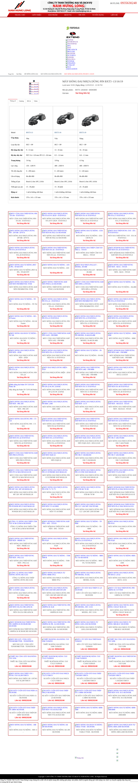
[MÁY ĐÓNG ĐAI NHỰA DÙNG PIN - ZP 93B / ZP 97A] (23, 232)
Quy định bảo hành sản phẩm (85, 752)
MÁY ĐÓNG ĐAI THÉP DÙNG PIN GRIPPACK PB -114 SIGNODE (56, 628)
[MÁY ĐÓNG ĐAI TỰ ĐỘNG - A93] (56, 265)
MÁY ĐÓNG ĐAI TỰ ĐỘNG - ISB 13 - (23, 731)
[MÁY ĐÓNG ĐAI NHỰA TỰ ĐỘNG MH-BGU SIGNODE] (122, 623)
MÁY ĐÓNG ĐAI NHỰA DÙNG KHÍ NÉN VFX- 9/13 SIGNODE (122, 697)
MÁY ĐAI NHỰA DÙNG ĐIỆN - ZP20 (56, 372)
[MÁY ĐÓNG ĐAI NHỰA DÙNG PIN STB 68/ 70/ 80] (89, 488)
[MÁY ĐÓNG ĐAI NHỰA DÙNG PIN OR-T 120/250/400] (122, 454)
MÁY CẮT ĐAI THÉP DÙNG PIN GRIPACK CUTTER (122, 594)
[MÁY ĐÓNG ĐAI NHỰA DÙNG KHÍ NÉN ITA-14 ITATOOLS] (56, 437)
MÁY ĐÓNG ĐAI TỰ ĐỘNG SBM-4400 (89, 714)
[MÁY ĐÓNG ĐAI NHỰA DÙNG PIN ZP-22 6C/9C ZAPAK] (56, 386)
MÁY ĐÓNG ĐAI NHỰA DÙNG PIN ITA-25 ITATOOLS (122, 305)
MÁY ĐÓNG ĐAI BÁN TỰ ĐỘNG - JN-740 (23, 339)
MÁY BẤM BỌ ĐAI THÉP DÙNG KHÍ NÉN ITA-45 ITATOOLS (122, 254)
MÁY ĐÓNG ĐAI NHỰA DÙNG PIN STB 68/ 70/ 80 (89, 493)
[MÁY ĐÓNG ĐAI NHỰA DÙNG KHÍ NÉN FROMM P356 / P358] (23, 283)
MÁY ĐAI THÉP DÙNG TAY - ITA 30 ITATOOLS (122, 237)
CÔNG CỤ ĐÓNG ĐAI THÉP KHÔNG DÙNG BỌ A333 (23, 579)
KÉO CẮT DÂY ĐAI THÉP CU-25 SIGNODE (89, 594)
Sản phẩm (52, 15)
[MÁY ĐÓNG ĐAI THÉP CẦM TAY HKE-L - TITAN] (89, 249)
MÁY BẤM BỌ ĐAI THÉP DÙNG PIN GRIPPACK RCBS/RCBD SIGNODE (23, 630)
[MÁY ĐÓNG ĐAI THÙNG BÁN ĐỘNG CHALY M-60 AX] (122, 606)
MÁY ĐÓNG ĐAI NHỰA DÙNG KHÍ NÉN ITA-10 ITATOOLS (122, 322)
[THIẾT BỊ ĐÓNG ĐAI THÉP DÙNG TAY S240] (122, 657)
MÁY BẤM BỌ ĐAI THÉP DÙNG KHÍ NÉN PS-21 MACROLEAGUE (122, 510)
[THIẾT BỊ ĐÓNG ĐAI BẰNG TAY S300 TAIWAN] (56, 640)
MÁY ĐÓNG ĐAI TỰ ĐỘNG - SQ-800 (122, 287)
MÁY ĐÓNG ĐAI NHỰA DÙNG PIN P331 (122, 528)
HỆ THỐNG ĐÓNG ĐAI (31, 74)
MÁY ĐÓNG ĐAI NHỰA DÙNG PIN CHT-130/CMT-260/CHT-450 (56, 594)
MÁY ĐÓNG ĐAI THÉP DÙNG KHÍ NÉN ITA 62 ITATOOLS (56, 425)
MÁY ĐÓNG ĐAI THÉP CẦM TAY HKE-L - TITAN (89, 254)
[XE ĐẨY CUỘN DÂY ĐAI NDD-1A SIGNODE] (23, 691)
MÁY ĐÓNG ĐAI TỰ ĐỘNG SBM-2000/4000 (122, 714)
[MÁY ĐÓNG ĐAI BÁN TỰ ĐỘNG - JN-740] (23, 334)
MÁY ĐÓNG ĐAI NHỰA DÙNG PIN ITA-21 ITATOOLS (56, 322)
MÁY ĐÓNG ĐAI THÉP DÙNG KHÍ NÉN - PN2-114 (23, 562)
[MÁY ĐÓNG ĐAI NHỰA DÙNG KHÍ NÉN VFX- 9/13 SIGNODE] (122, 691)
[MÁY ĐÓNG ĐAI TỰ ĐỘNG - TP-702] (23, 300)
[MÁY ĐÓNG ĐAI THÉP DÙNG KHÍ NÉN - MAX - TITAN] (122, 266)
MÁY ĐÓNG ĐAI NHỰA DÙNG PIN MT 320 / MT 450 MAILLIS (23, 493)
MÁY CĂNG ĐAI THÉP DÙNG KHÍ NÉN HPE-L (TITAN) (89, 288)
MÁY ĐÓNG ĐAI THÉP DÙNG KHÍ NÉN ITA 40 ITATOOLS (122, 391)
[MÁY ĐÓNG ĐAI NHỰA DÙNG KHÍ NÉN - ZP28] (23, 351)
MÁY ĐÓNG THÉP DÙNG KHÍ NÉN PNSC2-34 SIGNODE (56, 288)
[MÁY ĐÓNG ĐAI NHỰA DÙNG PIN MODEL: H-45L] (89, 574)
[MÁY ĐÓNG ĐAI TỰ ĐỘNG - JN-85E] (89, 351)
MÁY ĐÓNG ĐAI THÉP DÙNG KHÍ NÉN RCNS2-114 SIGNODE (56, 237)
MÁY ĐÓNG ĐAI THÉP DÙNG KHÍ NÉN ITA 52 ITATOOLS (122, 425)
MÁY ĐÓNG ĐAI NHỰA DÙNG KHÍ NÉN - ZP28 (23, 356)
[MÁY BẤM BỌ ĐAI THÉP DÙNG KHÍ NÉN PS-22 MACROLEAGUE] (122, 488)
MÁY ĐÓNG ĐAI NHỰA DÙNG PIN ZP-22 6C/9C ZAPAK (56, 391)
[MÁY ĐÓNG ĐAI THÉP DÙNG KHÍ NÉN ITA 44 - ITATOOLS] (56, 249)
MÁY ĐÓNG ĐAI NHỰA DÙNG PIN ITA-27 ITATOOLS (122, 220)
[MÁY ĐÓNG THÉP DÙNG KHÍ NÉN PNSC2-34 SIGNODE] (56, 283)
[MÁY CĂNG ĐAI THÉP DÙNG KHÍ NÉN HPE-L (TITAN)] (89, 283)
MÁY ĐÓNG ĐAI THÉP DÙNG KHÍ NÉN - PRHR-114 (23, 545)
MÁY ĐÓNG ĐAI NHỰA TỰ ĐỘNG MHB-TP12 (56, 579)
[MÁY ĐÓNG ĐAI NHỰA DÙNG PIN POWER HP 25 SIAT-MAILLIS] (23, 505)
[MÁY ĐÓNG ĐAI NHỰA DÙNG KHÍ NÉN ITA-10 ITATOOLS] (122, 317)
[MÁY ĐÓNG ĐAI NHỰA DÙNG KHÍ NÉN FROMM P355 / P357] (89, 300)
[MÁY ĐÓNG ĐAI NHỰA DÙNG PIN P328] (122, 539)
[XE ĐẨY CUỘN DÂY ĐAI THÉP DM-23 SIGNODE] (56, 691)
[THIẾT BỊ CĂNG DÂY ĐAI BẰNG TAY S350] (23, 657)
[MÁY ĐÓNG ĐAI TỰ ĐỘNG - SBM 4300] (122, 334)
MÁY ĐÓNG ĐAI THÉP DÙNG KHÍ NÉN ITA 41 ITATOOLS (89, 220)
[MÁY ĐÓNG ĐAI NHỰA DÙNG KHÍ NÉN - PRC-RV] (23, 403)
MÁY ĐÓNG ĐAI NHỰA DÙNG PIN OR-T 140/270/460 (122, 442)
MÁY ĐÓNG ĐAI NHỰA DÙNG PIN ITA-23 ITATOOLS (89, 545)
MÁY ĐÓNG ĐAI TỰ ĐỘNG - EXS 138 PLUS (89, 237)
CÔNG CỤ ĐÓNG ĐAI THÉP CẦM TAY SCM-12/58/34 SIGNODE (23, 528)
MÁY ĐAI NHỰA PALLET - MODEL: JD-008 (89, 271)
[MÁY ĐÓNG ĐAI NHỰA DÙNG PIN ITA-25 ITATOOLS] (122, 300)
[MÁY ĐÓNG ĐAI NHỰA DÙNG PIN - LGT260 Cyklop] (23, 589)
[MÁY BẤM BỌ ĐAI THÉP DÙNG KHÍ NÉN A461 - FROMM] (122, 351)
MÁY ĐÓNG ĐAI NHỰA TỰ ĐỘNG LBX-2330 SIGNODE (89, 628)
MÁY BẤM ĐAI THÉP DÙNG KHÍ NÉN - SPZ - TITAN (56, 528)
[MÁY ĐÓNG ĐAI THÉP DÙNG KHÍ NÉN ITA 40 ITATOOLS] (122, 386)
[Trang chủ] (20, 6)
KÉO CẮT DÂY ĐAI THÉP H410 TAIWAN (89, 645)
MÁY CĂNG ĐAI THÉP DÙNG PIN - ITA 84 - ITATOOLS (23, 220)
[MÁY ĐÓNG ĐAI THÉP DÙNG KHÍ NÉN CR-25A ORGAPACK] (23, 606)
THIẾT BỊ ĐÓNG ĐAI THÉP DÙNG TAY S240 (122, 662)
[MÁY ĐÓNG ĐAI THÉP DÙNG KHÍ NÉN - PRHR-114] (23, 539)
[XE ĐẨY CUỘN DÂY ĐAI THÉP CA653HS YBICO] (89, 674)
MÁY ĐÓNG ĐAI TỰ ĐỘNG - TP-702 (23, 304)
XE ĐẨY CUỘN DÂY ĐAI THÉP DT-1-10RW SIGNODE (89, 697)
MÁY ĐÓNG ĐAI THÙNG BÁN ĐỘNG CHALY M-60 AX (122, 611)
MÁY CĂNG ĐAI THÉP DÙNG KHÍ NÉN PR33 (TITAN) (23, 459)
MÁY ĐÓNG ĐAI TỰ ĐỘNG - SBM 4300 (122, 339)
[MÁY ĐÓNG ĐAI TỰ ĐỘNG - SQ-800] (122, 283)
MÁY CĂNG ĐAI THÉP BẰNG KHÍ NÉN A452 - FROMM (56, 339)
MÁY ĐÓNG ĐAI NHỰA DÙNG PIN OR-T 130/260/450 (89, 459)
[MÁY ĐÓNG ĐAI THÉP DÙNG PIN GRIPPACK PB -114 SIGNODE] (56, 623)
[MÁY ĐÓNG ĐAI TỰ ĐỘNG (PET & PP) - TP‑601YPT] (23, 266)
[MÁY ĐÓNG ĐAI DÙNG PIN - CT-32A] (23, 420)
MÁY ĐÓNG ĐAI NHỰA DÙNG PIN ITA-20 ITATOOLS (23, 254)
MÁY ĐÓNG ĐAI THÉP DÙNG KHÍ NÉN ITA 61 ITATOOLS (89, 425)
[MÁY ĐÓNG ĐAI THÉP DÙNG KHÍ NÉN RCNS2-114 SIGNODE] (56, 232)
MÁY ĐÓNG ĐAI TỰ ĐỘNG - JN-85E (89, 355)
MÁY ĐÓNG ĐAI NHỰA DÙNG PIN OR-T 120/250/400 (122, 459)
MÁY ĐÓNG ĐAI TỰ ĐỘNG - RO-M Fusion (23, 322)
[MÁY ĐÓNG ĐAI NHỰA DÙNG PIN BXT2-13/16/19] (122, 368)
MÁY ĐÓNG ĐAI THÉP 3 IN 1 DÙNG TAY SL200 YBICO (23, 680)
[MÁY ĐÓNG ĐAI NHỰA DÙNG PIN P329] (56, 539)
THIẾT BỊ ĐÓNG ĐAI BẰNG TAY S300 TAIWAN (56, 645)
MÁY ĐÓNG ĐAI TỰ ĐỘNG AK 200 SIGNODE (56, 731)
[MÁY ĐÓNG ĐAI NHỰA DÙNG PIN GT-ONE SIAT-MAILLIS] (89, 471)
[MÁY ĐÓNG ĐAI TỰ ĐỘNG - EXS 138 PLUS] (89, 232)
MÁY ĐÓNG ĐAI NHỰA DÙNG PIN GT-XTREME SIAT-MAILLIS (56, 476)
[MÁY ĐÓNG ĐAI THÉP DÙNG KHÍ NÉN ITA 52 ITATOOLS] (122, 420)
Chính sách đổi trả (81, 755)
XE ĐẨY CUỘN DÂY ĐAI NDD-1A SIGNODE (23, 697)
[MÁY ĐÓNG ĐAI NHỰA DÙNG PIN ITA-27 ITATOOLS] (122, 214)
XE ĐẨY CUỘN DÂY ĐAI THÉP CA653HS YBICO (89, 680)
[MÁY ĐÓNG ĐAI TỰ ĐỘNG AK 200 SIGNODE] (56, 726)
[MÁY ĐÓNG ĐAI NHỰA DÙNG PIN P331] (122, 522)
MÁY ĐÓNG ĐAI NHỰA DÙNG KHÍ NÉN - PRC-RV (23, 408)
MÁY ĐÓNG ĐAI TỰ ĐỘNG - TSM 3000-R (56, 562)
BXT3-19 (82, 132)
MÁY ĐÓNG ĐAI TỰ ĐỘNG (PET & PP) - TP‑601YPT (23, 271)
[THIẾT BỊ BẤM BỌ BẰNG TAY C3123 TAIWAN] (56, 657)
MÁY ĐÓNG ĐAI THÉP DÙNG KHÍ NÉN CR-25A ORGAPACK (23, 611)
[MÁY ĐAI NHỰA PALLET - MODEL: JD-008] (89, 266)
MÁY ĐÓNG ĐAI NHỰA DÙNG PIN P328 (122, 545)
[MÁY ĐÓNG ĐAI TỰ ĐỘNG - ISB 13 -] (23, 726)
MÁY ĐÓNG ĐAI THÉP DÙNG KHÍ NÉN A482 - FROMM (89, 374)
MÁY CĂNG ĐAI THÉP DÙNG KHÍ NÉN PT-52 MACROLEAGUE (23, 476)
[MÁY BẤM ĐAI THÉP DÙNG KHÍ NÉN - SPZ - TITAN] (56, 522)
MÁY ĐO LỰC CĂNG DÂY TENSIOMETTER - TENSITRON (23, 645)
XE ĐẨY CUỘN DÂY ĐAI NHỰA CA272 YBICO (56, 680)
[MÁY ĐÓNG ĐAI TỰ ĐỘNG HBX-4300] (122, 557)
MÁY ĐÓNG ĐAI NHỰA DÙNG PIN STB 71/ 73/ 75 (56, 493)
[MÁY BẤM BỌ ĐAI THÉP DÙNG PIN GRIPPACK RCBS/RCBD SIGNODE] (23, 624)
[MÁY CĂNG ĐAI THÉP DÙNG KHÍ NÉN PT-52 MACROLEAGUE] (23, 471)
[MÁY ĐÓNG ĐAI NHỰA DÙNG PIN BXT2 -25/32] (122, 574)
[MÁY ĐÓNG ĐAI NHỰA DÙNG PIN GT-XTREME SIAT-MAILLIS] (56, 471)
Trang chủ (20, 15)
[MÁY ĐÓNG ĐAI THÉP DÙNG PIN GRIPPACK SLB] (56, 606)
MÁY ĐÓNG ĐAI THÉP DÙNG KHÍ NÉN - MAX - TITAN (122, 271)
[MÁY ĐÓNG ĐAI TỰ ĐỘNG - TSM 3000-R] (56, 557)
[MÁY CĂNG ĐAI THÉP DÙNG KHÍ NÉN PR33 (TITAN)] (23, 454)
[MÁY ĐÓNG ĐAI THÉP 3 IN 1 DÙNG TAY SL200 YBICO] (23, 674)
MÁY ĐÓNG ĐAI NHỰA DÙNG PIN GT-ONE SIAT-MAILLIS (89, 476)
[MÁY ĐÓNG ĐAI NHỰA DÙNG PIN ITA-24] (23, 368)
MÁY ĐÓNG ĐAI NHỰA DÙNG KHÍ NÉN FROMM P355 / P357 (89, 305)
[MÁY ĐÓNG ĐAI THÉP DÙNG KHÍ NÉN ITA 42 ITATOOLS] (23, 437)
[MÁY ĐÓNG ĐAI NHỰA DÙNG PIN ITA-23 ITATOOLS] (89, 539)
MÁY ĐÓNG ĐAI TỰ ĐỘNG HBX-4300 (122, 562)
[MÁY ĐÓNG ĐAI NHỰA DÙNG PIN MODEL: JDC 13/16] (89, 606)
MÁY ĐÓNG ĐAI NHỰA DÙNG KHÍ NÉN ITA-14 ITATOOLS (56, 442)
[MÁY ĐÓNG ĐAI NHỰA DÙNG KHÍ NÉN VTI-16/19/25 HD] (56, 709)
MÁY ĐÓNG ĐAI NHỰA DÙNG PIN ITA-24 (23, 374)
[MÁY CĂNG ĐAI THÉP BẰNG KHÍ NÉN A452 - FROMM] (56, 334)
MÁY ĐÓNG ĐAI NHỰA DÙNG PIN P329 (56, 545)
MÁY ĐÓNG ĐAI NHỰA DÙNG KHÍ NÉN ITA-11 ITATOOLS (56, 356)
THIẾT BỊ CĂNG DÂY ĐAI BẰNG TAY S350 (23, 662)
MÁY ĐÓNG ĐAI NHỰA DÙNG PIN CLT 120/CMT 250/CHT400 (89, 510)
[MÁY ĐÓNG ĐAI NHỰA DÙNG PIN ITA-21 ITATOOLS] (56, 317)
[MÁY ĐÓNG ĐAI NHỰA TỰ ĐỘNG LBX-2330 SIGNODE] (89, 623)
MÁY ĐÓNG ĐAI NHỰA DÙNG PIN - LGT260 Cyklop (23, 594)
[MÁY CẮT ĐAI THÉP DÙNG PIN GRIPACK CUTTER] (122, 589)
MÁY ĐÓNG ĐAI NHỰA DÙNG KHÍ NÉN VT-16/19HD (56, 510)
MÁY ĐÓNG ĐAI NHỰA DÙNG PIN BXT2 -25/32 (122, 579)
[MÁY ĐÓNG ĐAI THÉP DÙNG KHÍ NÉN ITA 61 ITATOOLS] (89, 420)
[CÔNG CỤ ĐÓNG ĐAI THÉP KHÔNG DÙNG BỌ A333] (23, 574)
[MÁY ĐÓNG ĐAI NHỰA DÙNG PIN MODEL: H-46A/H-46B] (89, 334)
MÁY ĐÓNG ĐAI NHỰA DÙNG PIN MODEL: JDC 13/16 (89, 611)
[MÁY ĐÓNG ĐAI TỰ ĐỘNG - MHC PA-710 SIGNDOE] (89, 557)
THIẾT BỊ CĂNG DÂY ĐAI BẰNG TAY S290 (122, 645)
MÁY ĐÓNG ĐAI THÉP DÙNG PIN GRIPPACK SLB (56, 611)
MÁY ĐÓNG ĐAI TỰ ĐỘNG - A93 (56, 268)
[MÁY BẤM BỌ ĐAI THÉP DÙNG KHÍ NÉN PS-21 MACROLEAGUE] (122, 505)
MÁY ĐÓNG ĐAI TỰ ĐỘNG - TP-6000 (89, 528)
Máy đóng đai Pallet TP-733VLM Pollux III (23, 391)
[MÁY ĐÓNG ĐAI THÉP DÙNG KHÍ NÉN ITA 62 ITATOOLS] (56, 420)
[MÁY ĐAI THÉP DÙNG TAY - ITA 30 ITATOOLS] (122, 232)
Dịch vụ (68, 15)
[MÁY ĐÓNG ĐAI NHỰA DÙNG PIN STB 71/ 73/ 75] (56, 488)
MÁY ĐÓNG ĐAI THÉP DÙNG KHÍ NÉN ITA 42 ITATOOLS (23, 442)
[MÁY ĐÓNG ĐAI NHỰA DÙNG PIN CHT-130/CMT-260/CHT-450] (56, 589)
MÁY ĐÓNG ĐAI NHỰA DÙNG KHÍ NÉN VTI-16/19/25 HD (56, 714)
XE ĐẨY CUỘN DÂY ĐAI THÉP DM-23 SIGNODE (56, 697)
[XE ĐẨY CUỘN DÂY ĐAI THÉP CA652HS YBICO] (122, 674)
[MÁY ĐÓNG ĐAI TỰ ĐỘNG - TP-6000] (89, 522)
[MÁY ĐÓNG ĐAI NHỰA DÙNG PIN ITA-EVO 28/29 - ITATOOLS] (56, 214)
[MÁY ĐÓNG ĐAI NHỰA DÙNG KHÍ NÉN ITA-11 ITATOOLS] (56, 351)
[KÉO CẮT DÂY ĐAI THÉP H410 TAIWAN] (89, 640)
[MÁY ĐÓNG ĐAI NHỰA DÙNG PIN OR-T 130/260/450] (89, 454)
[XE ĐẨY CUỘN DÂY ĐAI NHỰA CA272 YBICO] (56, 674)
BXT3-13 (29, 132)
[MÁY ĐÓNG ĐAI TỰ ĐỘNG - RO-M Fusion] (23, 317)
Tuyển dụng (98, 15)
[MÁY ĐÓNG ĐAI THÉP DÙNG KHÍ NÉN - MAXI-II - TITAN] (122, 403)
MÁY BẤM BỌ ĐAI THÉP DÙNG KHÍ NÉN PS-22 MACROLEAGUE (122, 493)
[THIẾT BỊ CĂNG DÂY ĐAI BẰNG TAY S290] (122, 640)
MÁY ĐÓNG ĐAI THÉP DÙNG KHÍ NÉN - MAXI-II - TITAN (122, 408)
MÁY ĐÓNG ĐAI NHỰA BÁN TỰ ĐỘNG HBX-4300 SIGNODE (122, 731)
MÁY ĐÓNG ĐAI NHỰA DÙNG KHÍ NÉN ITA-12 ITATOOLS (89, 322)
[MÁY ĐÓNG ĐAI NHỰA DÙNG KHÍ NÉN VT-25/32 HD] (122, 471)
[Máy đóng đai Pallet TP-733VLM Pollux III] (23, 386)
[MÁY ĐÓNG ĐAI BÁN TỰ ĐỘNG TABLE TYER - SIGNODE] (89, 726)
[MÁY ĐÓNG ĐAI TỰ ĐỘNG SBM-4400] (89, 709)
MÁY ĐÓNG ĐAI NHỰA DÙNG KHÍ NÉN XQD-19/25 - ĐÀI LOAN (89, 442)
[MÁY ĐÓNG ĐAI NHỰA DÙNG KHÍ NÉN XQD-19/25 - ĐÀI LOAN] (89, 437)
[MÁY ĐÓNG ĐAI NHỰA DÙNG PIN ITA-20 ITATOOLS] (23, 249)
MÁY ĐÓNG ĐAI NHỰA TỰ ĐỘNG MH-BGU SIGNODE (122, 628)
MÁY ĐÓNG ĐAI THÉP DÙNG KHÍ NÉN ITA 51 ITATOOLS (89, 391)
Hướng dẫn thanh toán (82, 750)
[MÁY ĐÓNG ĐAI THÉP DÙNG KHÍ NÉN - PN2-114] (23, 557)
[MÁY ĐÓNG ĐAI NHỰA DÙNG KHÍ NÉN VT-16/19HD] (56, 505)
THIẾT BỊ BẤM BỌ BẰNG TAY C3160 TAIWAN (89, 662)
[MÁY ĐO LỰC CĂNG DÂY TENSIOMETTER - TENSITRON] (23, 640)
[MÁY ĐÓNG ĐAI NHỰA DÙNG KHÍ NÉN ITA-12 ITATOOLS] (89, 317)
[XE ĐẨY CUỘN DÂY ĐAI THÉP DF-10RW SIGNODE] (23, 709)
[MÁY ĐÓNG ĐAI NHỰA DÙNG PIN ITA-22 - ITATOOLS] (56, 300)
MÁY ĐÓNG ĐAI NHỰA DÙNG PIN (51, 74)
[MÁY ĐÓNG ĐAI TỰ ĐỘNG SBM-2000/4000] (122, 709)
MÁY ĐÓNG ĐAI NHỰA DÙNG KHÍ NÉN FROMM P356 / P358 (23, 288)
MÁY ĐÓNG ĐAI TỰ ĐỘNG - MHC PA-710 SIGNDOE (89, 562)
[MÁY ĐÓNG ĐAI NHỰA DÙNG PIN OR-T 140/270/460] (122, 437)
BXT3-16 (58, 132)
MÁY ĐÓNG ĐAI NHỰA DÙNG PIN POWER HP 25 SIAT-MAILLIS (23, 510)
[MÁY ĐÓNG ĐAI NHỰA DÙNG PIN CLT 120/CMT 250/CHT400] (89, 505)
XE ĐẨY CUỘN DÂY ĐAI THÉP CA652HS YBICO (122, 680)
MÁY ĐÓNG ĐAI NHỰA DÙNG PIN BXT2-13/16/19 (122, 374)
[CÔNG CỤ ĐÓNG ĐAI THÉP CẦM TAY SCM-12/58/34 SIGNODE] (23, 522)
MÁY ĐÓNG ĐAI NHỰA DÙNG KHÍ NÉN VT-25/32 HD (122, 476)
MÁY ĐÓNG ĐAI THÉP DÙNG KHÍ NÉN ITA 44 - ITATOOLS (56, 254)
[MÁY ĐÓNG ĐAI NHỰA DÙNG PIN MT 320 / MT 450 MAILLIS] (23, 488)
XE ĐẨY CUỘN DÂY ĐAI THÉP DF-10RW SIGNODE (23, 714)
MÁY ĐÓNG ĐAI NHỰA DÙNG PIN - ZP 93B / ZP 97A (23, 237)
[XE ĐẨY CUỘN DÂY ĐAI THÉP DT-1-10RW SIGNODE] (89, 691)
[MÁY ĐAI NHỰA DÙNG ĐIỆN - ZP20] (56, 368)
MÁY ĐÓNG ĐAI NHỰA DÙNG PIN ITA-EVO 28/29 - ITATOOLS (56, 220)
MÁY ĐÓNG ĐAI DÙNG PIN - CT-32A (23, 425)
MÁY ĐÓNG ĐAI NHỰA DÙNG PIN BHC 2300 (56, 408)
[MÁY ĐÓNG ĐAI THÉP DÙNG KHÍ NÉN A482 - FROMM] (89, 368)
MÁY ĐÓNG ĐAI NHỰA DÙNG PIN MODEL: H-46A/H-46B (89, 339)
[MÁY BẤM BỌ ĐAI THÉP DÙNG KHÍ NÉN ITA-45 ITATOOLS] (122, 249)
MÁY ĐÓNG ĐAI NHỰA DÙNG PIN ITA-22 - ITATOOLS (56, 305)
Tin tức (81, 15)
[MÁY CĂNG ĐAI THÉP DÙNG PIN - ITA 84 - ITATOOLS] (23, 214)
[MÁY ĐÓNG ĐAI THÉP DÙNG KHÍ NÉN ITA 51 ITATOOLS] (89, 386)
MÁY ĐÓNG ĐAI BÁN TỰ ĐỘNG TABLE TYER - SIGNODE (89, 731)
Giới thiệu (36, 15)
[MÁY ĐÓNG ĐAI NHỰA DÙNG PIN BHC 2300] (56, 403)
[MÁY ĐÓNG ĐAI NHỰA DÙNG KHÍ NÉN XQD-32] (56, 454)
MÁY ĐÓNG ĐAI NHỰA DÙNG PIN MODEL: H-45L (89, 579)
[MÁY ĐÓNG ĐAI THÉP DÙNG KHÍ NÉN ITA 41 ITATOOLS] (89, 214)
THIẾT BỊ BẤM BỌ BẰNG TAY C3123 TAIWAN (56, 662)
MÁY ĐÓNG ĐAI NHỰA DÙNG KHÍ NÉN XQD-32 (56, 459)
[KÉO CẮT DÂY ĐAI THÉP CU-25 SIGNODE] (89, 589)
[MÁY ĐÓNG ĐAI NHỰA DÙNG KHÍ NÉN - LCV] (89, 403)
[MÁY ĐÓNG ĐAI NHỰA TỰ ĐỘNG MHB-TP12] (56, 574)
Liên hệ (114, 15)
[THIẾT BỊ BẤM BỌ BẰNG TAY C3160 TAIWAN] (89, 657)
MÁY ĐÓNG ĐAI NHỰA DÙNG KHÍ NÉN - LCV (89, 408)
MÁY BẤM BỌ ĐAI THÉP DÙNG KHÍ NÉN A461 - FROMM (122, 356)
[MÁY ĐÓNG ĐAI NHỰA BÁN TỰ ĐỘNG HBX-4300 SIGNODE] (122, 726)
